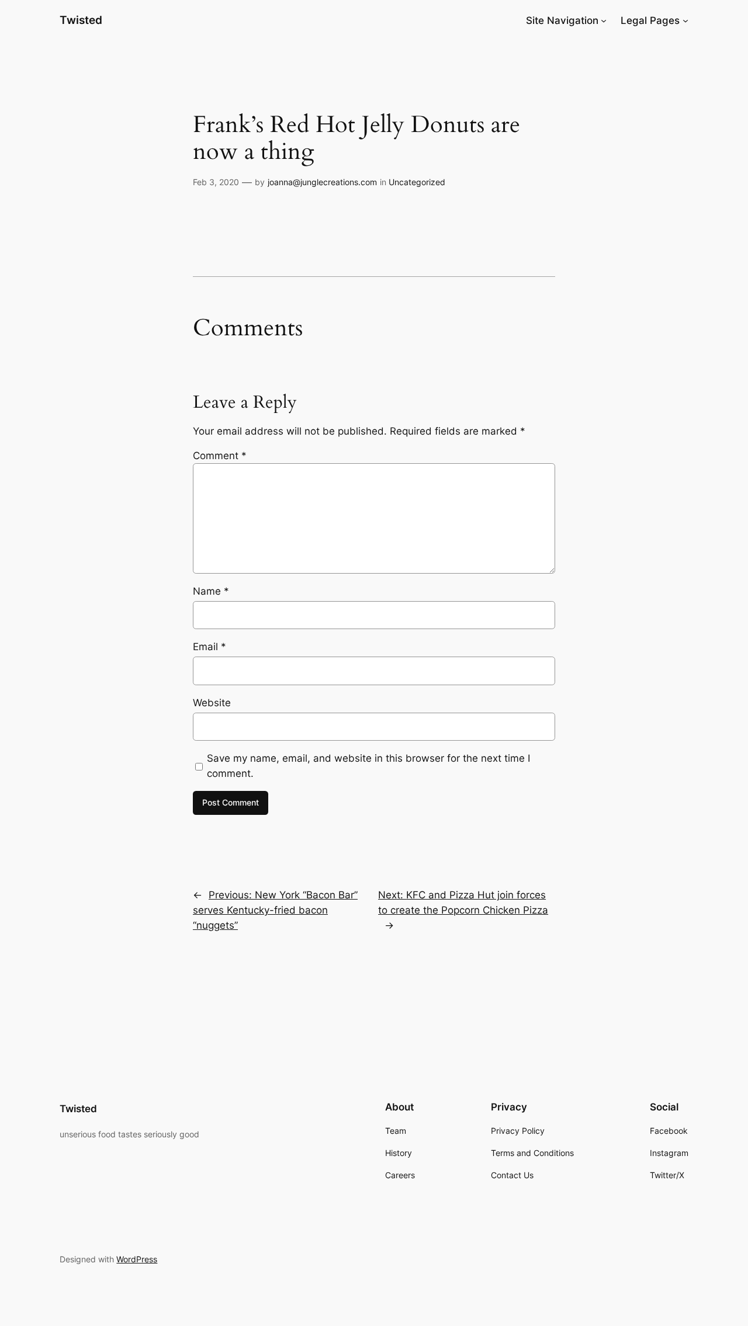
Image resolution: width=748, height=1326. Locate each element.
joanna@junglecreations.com (322, 182)
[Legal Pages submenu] (685, 20)
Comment (220, 455)
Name (211, 591)
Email (209, 646)
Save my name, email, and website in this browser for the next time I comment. (368, 765)
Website (212, 703)
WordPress (136, 1259)
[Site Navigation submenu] (604, 20)
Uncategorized (417, 182)
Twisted (81, 20)
